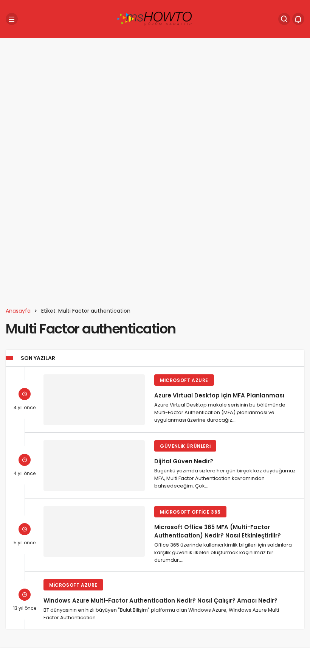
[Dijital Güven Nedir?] (94, 465)
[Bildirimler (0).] (298, 19)
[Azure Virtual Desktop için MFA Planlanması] (94, 399)
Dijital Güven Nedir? (183, 461)
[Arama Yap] (284, 19)
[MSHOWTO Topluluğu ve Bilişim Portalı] (155, 18)
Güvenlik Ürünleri (185, 446)
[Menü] (12, 19)
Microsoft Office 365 (190, 512)
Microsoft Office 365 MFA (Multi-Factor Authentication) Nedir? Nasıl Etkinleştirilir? (217, 531)
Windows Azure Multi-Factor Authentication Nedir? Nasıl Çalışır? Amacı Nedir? (160, 600)
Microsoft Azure (184, 380)
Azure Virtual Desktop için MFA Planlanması (219, 395)
